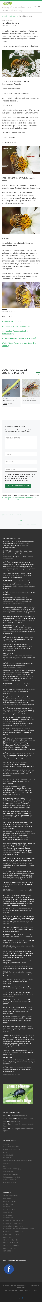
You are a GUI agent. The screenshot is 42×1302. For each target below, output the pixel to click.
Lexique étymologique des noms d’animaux (17, 1160)
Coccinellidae (23, 837)
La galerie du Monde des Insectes (16, 326)
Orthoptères (8, 1251)
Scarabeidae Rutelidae (21, 543)
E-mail (9, 462)
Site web (10, 469)
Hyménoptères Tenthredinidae (13, 667)
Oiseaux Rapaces (9, 1248)
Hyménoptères (13, 16)
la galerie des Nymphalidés (18, 883)
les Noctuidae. (15, 794)
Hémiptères (7, 1212)
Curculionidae (13, 836)
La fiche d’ (20, 1067)
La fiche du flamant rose (19, 961)
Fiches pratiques (10, 1210)
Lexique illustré (8, 1163)
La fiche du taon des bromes (20, 940)
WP (16, 1291)
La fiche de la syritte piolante (21, 946)
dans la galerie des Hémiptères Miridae (17, 1018)
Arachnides (7, 1199)
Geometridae (11, 566)
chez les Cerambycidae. (20, 725)
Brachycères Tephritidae (25, 676)
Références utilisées (9, 1182)
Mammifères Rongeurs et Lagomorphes (18, 1229)
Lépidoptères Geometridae (19, 824)
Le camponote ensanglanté (8, 402)
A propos (6, 1144)
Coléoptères (8, 1204)
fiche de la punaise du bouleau (22, 979)
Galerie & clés (7, 1158)
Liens (5, 1166)
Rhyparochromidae (9, 851)
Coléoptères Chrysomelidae (20, 699)
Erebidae (23, 568)
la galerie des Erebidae (15, 804)
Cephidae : (13, 603)
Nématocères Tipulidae (13, 673)
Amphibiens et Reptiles (11, 1196)
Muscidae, (6, 815)
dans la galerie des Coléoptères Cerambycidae (17, 1008)
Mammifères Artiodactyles (14, 1221)
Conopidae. (7, 819)
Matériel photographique (11, 1174)
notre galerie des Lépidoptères (13, 862)
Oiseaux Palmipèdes (10, 1243)
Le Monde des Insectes (11, 321)
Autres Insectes (9, 1201)
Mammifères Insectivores (13, 1226)
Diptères (6, 1207)
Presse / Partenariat (9, 1180)
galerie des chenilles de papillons (23, 620)
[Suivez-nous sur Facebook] (22, 1298)
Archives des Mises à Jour (11, 1149)
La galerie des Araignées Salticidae (22, 1035)
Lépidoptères (8, 1218)
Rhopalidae (7, 849)
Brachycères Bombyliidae (13, 674)
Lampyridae (24, 839)
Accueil (4, 16)
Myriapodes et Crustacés (13, 1234)
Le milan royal (15, 1121)
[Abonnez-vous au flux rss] (19, 1298)
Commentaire (13, 438)
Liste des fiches (8, 1171)
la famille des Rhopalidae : (19, 587)
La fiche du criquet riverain (19, 890)
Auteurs (5, 1152)
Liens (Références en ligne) (12, 1169)
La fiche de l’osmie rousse (19, 1000)
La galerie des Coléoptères (20, 738)
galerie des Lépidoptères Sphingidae (15, 575)
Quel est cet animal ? (18, 1285)
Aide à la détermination (11, 1147)
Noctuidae (16, 570)
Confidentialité (8, 1155)
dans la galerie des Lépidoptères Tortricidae (17, 1027)
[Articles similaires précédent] (33, 374)
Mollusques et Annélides (13, 1232)
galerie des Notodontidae (11, 802)
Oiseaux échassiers (11, 1240)
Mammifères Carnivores (12, 1223)
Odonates (7, 1237)
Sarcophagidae (8, 817)
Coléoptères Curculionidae (12, 632)
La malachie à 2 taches (19, 1116)
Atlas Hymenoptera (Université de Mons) (19, 338)
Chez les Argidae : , (13, 602)
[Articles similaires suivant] (38, 374)
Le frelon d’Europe (29, 401)
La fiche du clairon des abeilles (21, 966)
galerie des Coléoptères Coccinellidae (21, 656)
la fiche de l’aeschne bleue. (25, 989)
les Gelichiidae (19, 791)
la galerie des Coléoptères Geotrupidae (17, 1059)
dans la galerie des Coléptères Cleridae (17, 1051)
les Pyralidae (19, 792)
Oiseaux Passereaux (11, 1245)
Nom (8, 454)
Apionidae (25, 545)
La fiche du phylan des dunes (21, 592)
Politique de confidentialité (11, 1177)
